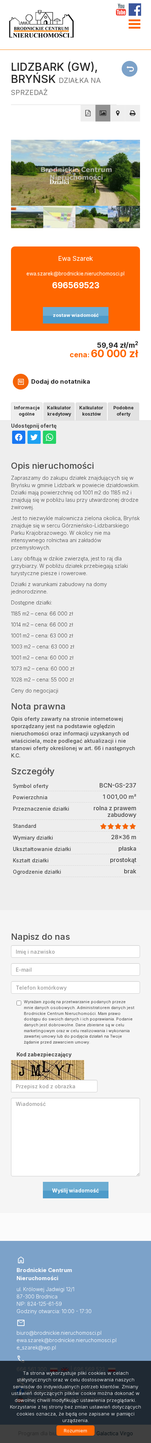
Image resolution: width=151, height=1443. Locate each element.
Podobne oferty (123, 411)
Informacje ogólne (27, 411)
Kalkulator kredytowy (59, 411)
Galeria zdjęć (102, 113)
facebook (135, 9)
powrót (131, 69)
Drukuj (132, 113)
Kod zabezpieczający (43, 1054)
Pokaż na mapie (117, 113)
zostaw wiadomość (76, 315)
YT (121, 9)
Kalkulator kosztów (91, 411)
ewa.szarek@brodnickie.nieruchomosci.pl (75, 274)
